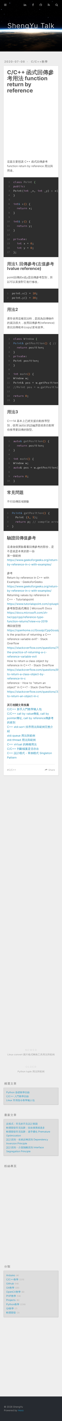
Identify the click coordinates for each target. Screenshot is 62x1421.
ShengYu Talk (31, 25)
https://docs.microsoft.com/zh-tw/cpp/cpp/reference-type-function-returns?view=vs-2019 (27, 617)
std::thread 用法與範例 (21, 740)
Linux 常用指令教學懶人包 (20, 1100)
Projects (11, 1300)
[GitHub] (41, 5)
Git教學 (10, 1287)
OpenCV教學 (13, 1291)
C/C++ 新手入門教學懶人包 (24, 709)
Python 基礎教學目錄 (18, 1092)
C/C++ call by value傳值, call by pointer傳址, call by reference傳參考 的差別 (30, 718)
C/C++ (12, 769)
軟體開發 (11, 1312)
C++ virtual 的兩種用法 (22, 744)
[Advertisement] (31, 124)
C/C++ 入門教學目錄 (17, 1096)
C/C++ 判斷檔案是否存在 (23, 748)
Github (10, 1283)
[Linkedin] (25, 5)
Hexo (21, 1410)
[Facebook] (33, 5)
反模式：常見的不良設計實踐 (22, 1123)
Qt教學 (10, 1308)
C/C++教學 (39, 61)
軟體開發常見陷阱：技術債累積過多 (25, 1127)
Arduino (10, 1275)
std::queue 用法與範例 (21, 735)
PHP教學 (11, 1295)
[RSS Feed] (49, 5)
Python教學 (12, 1304)
